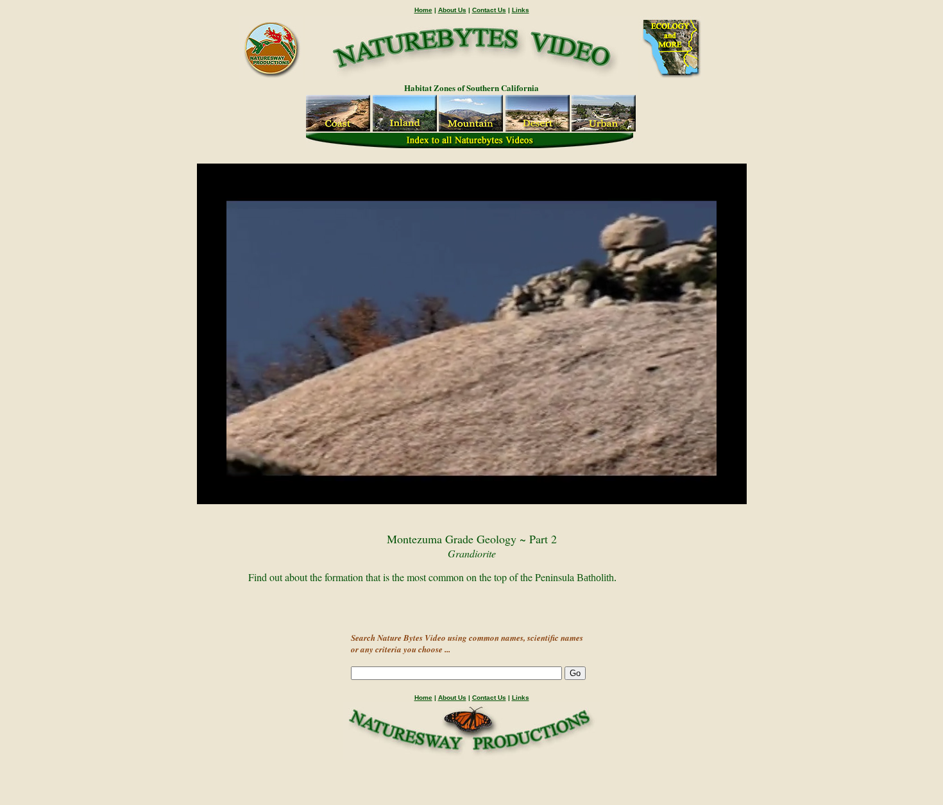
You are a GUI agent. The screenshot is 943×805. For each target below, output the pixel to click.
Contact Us (489, 9)
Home (423, 9)
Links (520, 9)
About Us (452, 9)
